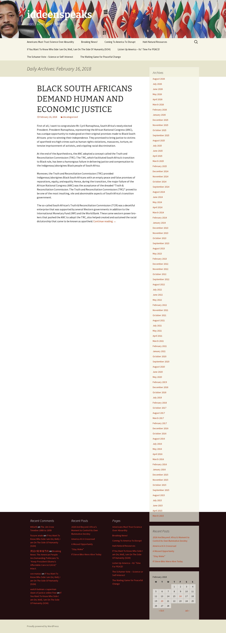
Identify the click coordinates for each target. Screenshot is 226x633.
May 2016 (157, 448)
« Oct (161, 610)
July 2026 (157, 83)
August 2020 (159, 366)
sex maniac (35, 573)
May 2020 (157, 376)
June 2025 (158, 150)
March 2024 (158, 212)
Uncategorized (70, 116)
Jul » (187, 610)
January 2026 (159, 114)
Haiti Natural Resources (155, 41)
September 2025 (161, 135)
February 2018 (160, 402)
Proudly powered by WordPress (43, 626)
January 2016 (159, 469)
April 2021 (157, 335)
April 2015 (157, 510)
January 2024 (159, 222)
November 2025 (160, 125)
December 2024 (160, 171)
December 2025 (160, 119)
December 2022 (160, 263)
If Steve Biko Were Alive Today (168, 561)
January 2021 (159, 351)
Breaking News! (89, 41)
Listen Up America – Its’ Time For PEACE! (139, 49)
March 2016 (158, 459)
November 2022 (160, 268)
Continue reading (104, 221)
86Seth (33, 526)
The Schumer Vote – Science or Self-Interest (50, 56)
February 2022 (160, 304)
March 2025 (158, 161)
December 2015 (160, 474)
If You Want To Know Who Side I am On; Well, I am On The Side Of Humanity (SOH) (69, 49)
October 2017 (159, 407)
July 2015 (157, 500)
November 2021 (160, 310)
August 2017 (159, 412)
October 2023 (159, 238)
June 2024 (158, 197)
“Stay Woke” (159, 556)
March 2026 (158, 104)
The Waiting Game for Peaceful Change (100, 56)
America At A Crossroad (164, 545)
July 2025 (157, 145)
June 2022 (158, 294)
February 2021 (160, 346)
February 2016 (160, 464)
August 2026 (159, 78)
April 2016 (157, 454)
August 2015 (159, 495)
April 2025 (157, 155)
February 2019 (160, 382)
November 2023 (160, 233)
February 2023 (160, 258)
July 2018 (157, 397)
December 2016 (160, 428)
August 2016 (159, 438)
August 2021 (159, 320)
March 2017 (158, 418)
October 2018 (159, 392)
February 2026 (160, 109)
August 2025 (159, 140)
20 (162, 601)
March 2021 (158, 340)
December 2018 (160, 387)
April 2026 (157, 99)
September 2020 (161, 361)
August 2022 (159, 284)
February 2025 (160, 166)
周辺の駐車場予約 (39, 551)
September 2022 (161, 279)
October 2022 (159, 274)
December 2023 (160, 227)
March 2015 (158, 515)
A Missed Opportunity (163, 551)
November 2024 (160, 176)
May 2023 (157, 253)
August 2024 (159, 191)
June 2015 (158, 505)
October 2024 (159, 181)
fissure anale (36, 535)
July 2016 (157, 443)
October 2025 (159, 130)
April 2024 (157, 207)
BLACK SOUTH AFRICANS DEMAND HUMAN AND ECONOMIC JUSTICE (84, 99)
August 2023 (159, 248)
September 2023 (161, 243)
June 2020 (158, 371)
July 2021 (157, 325)
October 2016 (159, 433)
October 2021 (159, 315)
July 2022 (157, 289)
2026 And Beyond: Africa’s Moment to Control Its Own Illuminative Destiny (84, 530)
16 (180, 596)
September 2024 (161, 186)
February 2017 (160, 423)
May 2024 (157, 202)
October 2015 (159, 484)
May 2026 (157, 94)
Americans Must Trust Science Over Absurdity (50, 41)
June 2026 (158, 89)
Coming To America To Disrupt (120, 41)
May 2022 (157, 299)
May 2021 (157, 330)
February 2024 (160, 217)
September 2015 (161, 490)
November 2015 (160, 479)
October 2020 (159, 356)
